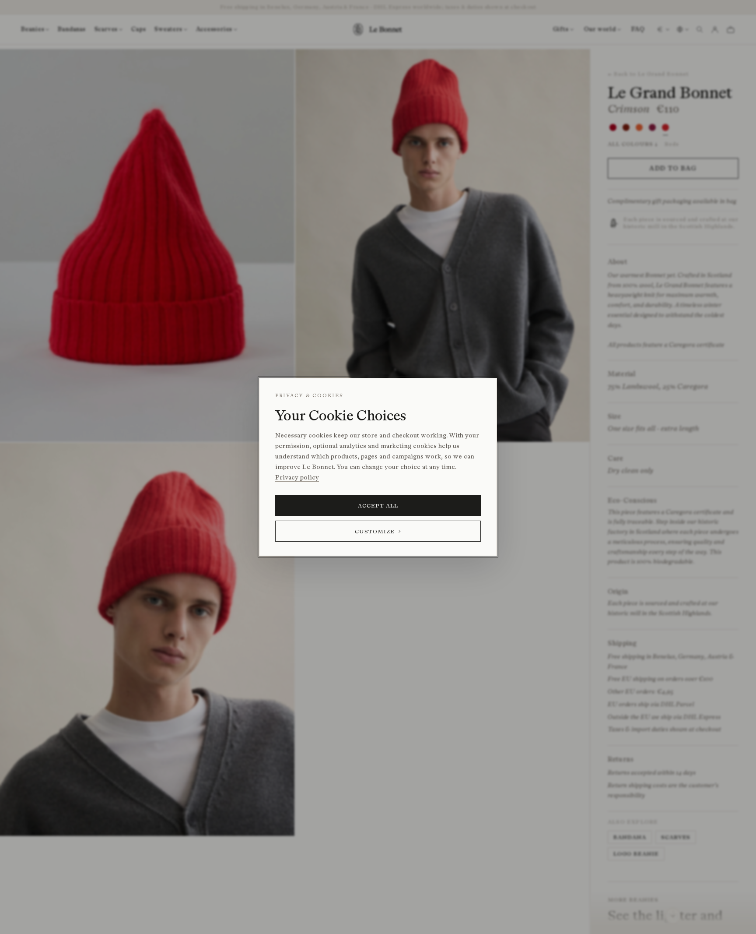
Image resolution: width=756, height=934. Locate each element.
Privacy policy (297, 477)
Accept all (378, 505)
